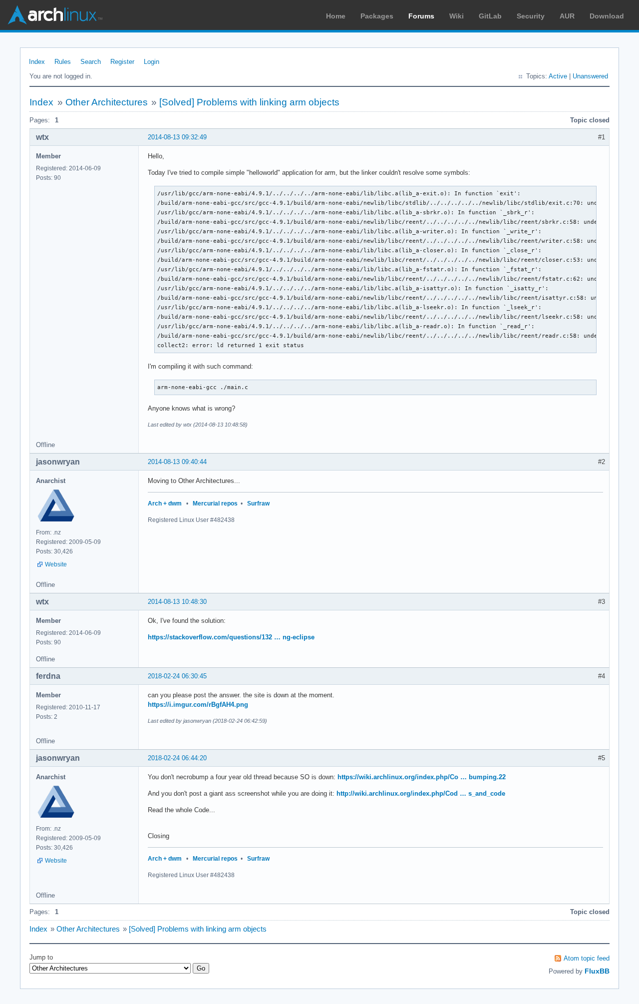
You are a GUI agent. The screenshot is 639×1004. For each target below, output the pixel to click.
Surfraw (258, 503)
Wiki (456, 16)
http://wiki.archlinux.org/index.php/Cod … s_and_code (420, 793)
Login (151, 61)
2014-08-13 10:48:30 (177, 601)
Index (37, 61)
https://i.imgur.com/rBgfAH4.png (198, 704)
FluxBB (597, 971)
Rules (62, 61)
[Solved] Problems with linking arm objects (249, 102)
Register (122, 61)
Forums (421, 16)
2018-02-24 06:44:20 (177, 758)
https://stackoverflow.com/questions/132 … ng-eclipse (231, 637)
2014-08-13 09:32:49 (177, 137)
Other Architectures (106, 102)
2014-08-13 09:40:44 (177, 462)
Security (531, 16)
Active (558, 76)
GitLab (490, 16)
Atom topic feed (587, 958)
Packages (376, 16)
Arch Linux (54, 15)
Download (607, 16)
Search (90, 61)
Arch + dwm (165, 503)
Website (56, 564)
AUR (567, 16)
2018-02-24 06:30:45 (177, 676)
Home (335, 16)
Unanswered (590, 76)
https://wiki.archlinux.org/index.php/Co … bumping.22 (421, 777)
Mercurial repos (215, 503)
